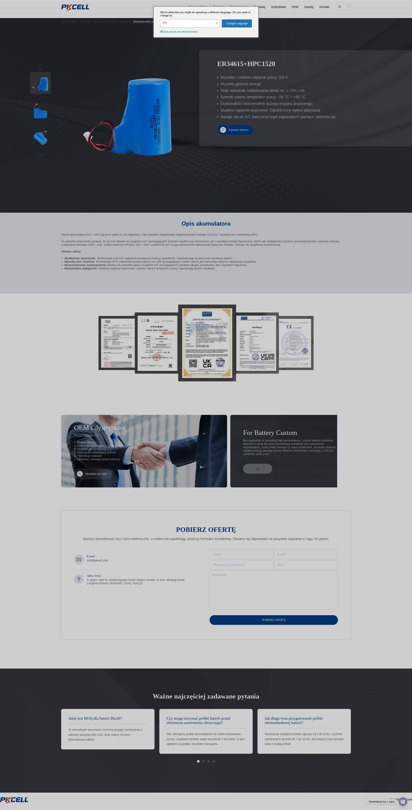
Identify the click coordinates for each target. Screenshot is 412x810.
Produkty (85, 21)
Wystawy (259, 7)
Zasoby (309, 7)
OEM (295, 7)
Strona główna (69, 21)
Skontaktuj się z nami (96, 473)
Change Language (237, 23)
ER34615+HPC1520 (145, 21)
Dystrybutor (278, 7)
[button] (198, 761)
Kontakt (324, 7)
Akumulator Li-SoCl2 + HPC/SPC (112, 21)
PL (340, 6)
